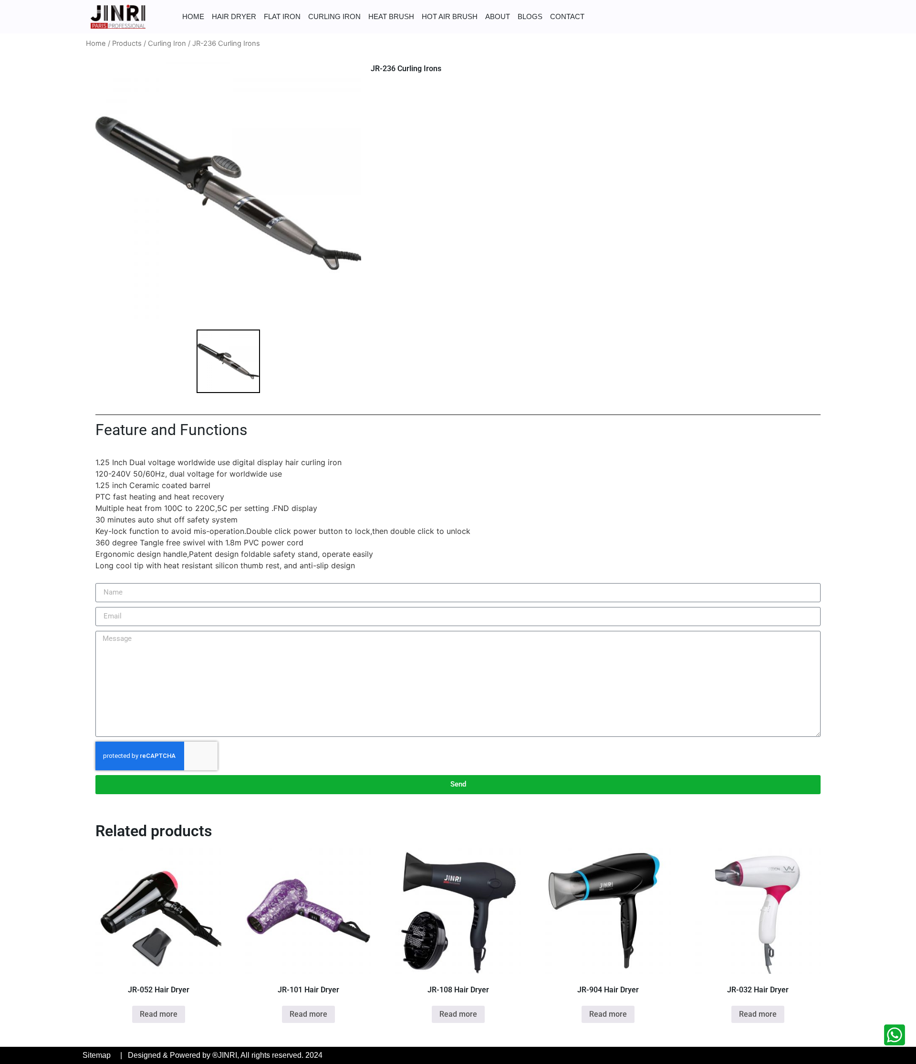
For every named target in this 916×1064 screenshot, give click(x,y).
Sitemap (97, 1055)
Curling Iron (334, 16)
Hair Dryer (234, 16)
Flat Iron (282, 16)
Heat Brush (391, 16)
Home (193, 16)
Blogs (530, 16)
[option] (228, 193)
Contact (567, 16)
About (497, 16)
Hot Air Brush (450, 16)
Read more (158, 1014)
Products (127, 43)
